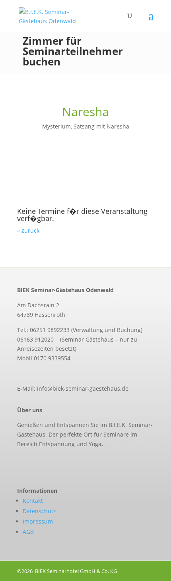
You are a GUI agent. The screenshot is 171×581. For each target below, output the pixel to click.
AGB (28, 532)
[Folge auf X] (36, 462)
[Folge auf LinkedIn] (53, 462)
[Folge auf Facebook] (19, 462)
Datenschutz (39, 511)
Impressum (38, 521)
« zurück (28, 230)
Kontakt (33, 500)
